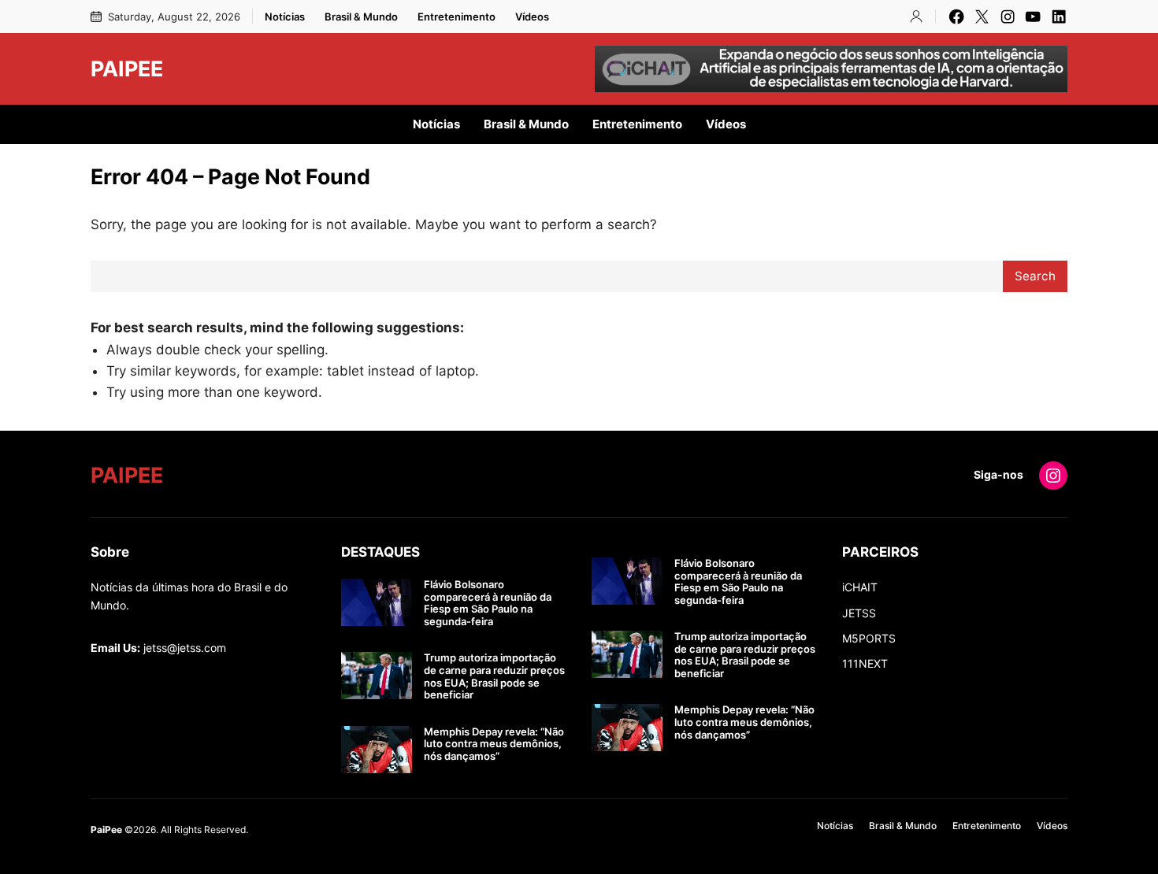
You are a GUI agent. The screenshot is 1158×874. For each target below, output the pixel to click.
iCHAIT (860, 587)
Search (1035, 275)
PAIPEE (127, 68)
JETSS (859, 613)
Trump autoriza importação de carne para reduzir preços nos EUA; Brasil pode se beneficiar (494, 676)
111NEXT (865, 663)
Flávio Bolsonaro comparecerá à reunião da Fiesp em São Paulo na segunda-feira (487, 603)
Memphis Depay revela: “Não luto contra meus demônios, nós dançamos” (494, 744)
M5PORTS (869, 638)
